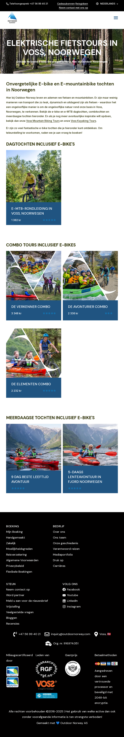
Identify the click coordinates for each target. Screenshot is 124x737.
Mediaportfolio (63, 555)
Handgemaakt (15, 537)
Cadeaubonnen (66, 3)
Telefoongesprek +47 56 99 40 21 (28, 3)
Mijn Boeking (14, 532)
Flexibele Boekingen (19, 572)
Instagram (74, 606)
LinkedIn (72, 601)
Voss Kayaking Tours (83, 120)
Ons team (59, 537)
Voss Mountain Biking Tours (43, 120)
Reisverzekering (16, 555)
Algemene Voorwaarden (22, 560)
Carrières (59, 566)
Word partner (15, 595)
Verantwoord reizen (66, 549)
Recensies (12, 624)
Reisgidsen (81, 3)
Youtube (72, 595)
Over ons (59, 532)
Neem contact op (18, 589)
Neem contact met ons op (73, 7)
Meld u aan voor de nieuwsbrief (27, 601)
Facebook (73, 589)
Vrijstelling (13, 606)
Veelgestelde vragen (20, 612)
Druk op (58, 560)
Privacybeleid (15, 566)
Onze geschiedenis (65, 543)
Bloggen (11, 618)
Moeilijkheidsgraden (19, 549)
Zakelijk (11, 543)
